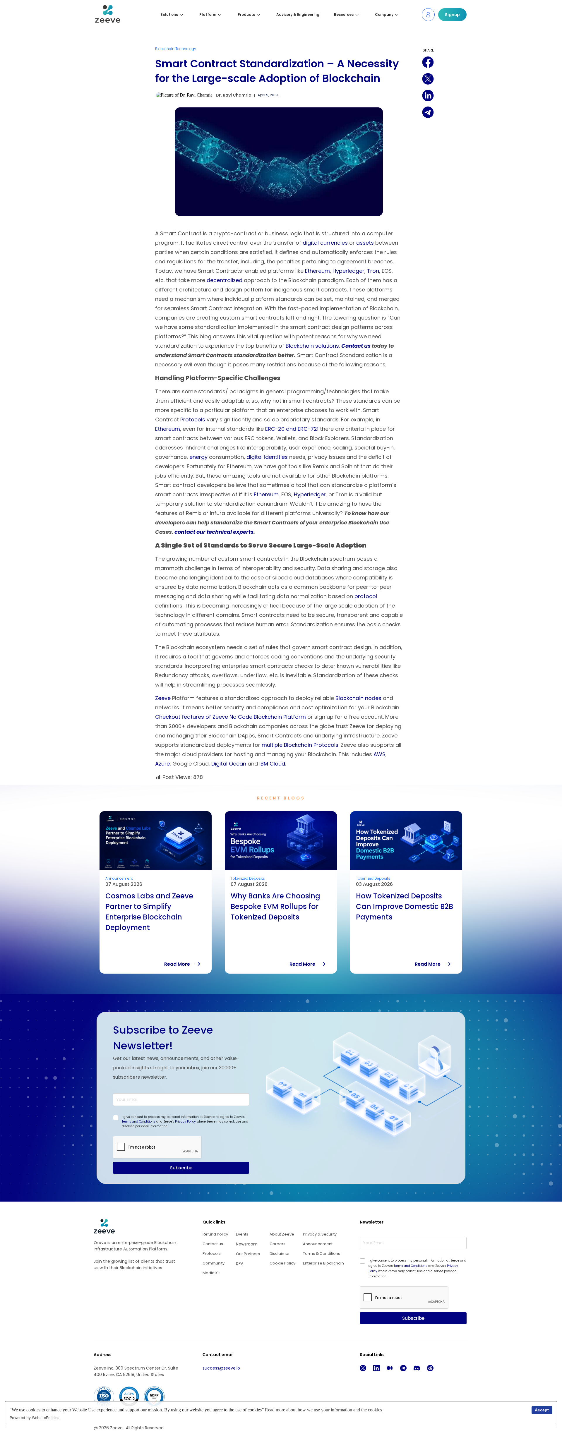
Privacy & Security (320, 1234)
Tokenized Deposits (122, 878)
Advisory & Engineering (297, 14)
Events (242, 1234)
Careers (277, 1244)
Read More (180, 964)
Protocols (192, 419)
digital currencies (325, 242)
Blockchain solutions (312, 345)
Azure (162, 763)
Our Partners (248, 1254)
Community (214, 1263)
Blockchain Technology (175, 48)
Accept (542, 1410)
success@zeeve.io (221, 1368)
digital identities (267, 457)
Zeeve (163, 698)
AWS (379, 754)
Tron (373, 270)
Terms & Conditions (321, 1253)
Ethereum (317, 270)
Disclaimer (280, 1253)
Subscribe (181, 1168)
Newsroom (247, 1244)
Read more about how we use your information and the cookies (323, 1409)
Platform (207, 14)
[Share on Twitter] (428, 79)
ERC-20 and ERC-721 (291, 429)
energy (198, 457)
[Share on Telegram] (428, 112)
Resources (344, 14)
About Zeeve (282, 1234)
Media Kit (211, 1273)
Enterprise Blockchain (323, 1263)
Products (246, 14)
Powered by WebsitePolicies (34, 1417)
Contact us (356, 345)
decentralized (224, 280)
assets (365, 242)
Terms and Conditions (138, 1121)
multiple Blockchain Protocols (300, 745)
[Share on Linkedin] (428, 96)
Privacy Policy (185, 1121)
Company (384, 14)
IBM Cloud (272, 763)
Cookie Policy (282, 1263)
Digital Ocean (228, 763)
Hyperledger (348, 270)
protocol (365, 596)
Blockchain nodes (358, 698)
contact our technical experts (213, 532)
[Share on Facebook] (428, 62)
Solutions (169, 14)
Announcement (318, 1244)
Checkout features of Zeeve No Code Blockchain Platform (230, 716)
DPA (240, 1263)
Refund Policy (215, 1234)
